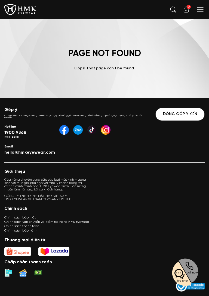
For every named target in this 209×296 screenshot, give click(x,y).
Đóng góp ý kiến (180, 114)
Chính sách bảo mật (20, 217)
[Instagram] (105, 130)
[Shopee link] (17, 251)
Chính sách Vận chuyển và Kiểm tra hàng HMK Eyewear (46, 222)
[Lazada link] (53, 251)
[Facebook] (64, 130)
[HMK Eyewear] (20, 9)
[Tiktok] (92, 130)
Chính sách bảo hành (20, 230)
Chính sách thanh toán (21, 226)
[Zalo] (78, 130)
